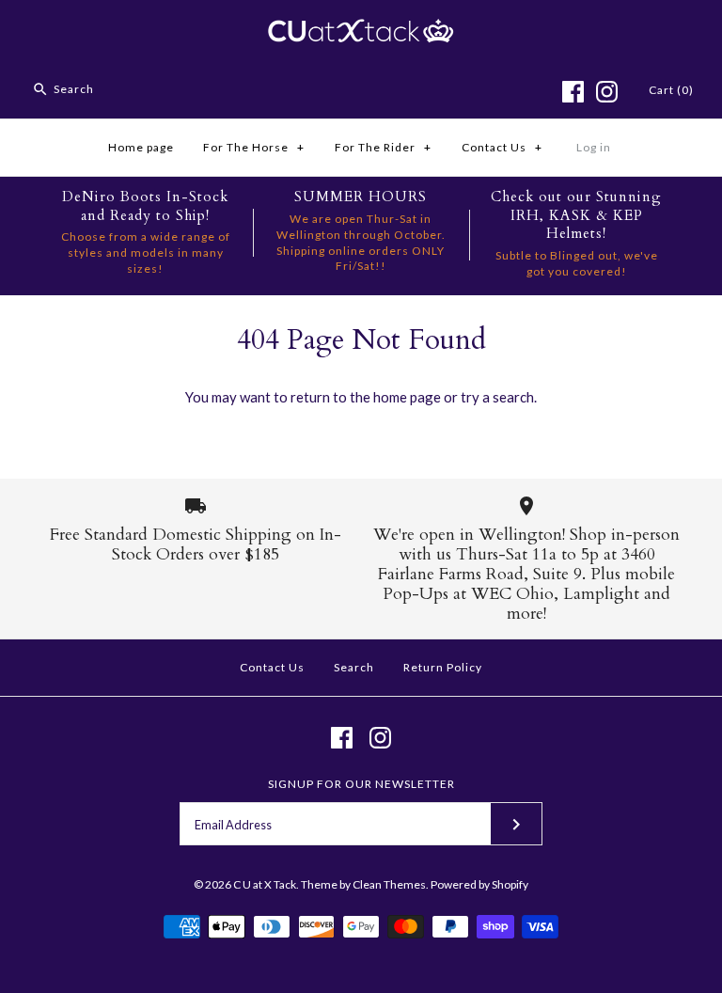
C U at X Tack (264, 884)
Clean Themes (389, 884)
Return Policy (442, 667)
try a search (497, 396)
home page (407, 396)
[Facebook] (573, 91)
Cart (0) (671, 90)
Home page (141, 147)
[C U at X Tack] (361, 30)
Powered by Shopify (479, 884)
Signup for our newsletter (361, 784)
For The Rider (383, 147)
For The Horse (254, 147)
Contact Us (502, 147)
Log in (593, 147)
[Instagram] (607, 91)
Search (354, 667)
